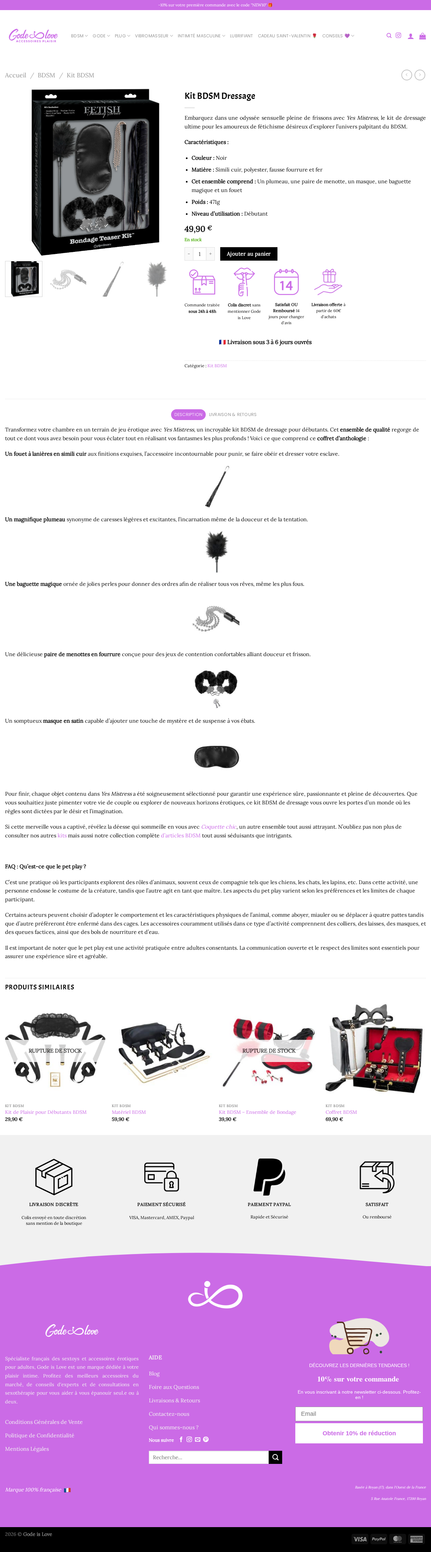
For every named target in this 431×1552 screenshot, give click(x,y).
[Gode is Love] (33, 36)
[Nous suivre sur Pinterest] (205, 1440)
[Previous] (17, 171)
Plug (120, 36)
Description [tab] (188, 414)
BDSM (77, 36)
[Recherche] (389, 35)
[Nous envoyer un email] (197, 1440)
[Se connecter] (410, 36)
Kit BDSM (80, 75)
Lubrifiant (241, 36)
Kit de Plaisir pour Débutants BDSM (46, 1112)
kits (62, 835)
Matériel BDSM (129, 1112)
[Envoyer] (275, 1457)
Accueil (15, 75)
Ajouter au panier (249, 253)
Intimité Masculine (199, 36)
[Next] (163, 171)
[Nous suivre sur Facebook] (181, 1440)
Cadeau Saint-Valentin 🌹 (288, 36)
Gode (99, 36)
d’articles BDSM (181, 835)
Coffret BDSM (341, 1112)
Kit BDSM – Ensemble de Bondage (257, 1112)
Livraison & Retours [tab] (233, 414)
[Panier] (422, 36)
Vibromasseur (151, 36)
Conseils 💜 (336, 36)
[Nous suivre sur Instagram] (398, 36)
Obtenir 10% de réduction (359, 1433)
